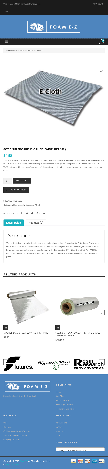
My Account (61, 422)
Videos (6, 422)
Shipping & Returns (64, 404)
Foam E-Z (24, 461)
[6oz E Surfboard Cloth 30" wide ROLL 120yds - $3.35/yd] (80, 305)
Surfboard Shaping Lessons (15, 435)
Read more (5, 327)
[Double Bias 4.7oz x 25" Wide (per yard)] (28, 305)
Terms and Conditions (66, 409)
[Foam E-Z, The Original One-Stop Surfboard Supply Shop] (54, 26)
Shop (12, 50)
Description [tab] (13, 222)
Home (7, 50)
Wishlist (59, 427)
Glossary (7, 427)
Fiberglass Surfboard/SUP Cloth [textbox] (79, 450)
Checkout (60, 431)
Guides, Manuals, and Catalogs (16, 431)
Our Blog (60, 396)
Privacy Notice (62, 400)
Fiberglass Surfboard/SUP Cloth (27, 205)
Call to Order (57, 327)
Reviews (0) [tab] (35, 222)
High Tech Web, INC (15, 464)
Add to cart (22, 181)
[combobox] (80, 449)
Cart (58, 435)
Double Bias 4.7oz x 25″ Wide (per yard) (26, 333)
